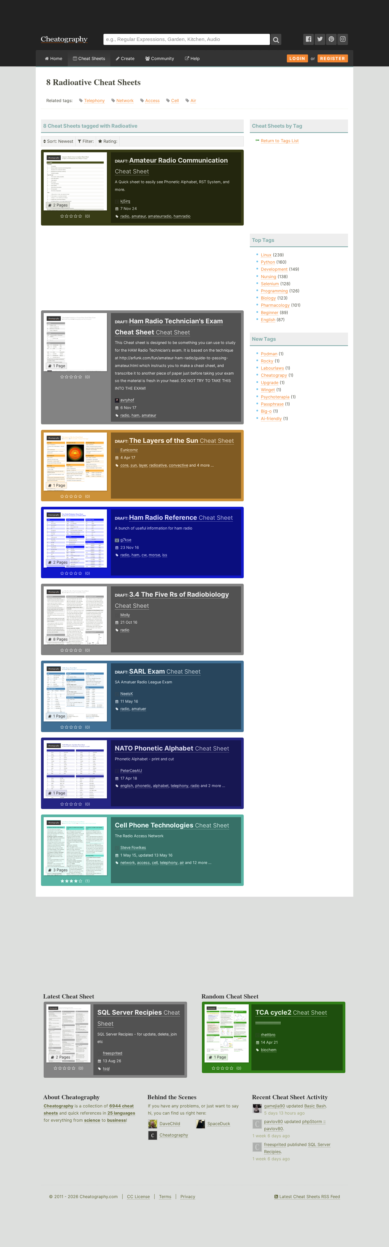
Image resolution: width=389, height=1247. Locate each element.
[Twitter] (320, 39)
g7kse (125, 539)
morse (154, 555)
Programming (274, 290)
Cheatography (58, 1105)
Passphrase (272, 404)
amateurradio (159, 216)
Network (125, 100)
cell (155, 862)
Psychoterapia (275, 396)
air (182, 862)
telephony (179, 785)
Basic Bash (315, 1105)
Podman (269, 353)
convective (178, 465)
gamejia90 (274, 1105)
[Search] (276, 39)
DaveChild (170, 1123)
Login (297, 58)
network (127, 862)
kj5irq (125, 201)
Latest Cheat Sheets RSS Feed (309, 1196)
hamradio (182, 216)
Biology (268, 298)
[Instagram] (342, 39)
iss (164, 555)
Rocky (267, 360)
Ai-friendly (271, 418)
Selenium (270, 283)
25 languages (121, 1113)
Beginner (269, 312)
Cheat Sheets (91, 58)
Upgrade (269, 382)
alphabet (161, 785)
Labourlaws (272, 368)
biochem (269, 1049)
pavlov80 (273, 1121)
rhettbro (268, 1034)
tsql (106, 1068)
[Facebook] (308, 39)
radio (124, 216)
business (116, 1120)
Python (268, 262)
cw (144, 555)
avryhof (127, 400)
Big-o (266, 411)
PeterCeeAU (131, 770)
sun (133, 465)
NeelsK (126, 693)
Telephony (94, 100)
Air (193, 100)
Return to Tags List (280, 140)
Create (127, 58)
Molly (125, 615)
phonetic (143, 785)
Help (194, 58)
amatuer (139, 708)
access (143, 862)
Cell (175, 100)
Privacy (187, 1196)
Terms (165, 1196)
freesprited (112, 1053)
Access (152, 100)
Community (162, 58)
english (126, 785)
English (268, 319)
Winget (268, 389)
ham (135, 415)
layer (143, 465)
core (124, 465)
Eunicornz (129, 450)
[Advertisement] (194, 14)
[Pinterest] (331, 39)
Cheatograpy (274, 375)
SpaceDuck (218, 1123)
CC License (138, 1196)
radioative (158, 465)
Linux (266, 254)
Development (274, 269)
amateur (139, 216)
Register (332, 58)
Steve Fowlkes (133, 847)
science (92, 1120)
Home (55, 58)
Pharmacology (275, 305)
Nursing (268, 276)
